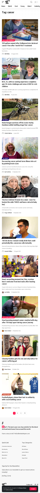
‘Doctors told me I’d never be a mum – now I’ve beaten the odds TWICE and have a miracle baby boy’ (19, 202)
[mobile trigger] (3, 2)
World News (7, 276)
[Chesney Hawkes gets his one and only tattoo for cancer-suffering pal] (20, 345)
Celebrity (6, 355)
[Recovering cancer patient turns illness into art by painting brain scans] (20, 148)
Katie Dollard (8, 331)
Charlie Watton (8, 133)
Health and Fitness (9, 197)
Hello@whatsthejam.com (22, 433)
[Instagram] (37, 484)
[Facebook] (35, 484)
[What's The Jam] (7, 2)
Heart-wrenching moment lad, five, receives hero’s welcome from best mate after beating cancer (18, 281)
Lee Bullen (7, 292)
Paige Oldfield (8, 212)
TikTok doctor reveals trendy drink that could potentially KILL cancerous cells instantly (18, 242)
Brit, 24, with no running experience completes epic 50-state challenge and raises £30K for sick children (19, 84)
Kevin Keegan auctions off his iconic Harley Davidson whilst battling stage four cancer (17, 124)
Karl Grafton (8, 172)
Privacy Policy (22, 488)
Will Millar (7, 54)
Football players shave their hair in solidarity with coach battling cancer (18, 398)
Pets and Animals (8, 40)
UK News (5, 78)
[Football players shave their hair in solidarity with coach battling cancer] (20, 384)
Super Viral (6, 394)
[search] (31, 2)
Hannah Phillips (8, 251)
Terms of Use (9, 489)
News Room (8, 369)
